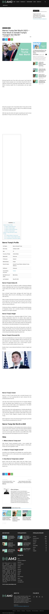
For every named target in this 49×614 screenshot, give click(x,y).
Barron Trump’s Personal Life (10, 229)
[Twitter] (6, 39)
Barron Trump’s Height (9, 227)
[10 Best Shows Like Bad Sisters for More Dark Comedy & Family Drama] (27, 513)
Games (19, 567)
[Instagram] (37, 597)
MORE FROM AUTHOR (16, 507)
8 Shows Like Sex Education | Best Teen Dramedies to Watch (42, 75)
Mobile (19, 573)
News (19, 574)
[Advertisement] (16, 18)
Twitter (14, 270)
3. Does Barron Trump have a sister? (12, 238)
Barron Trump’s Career (9, 230)
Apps (19, 558)
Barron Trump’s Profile (8, 224)
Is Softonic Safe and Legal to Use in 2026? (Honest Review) (27, 543)
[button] (45, 1)
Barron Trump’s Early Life (9, 226)
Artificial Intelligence (22, 560)
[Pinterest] (9, 39)
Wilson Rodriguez (6, 36)
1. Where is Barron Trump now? (11, 235)
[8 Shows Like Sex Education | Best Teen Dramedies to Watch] (35, 75)
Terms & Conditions (35, 610)
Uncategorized (20, 581)
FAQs (4, 233)
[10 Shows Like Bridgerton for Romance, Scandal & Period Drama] (16, 513)
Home (14, 1)
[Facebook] (3, 39)
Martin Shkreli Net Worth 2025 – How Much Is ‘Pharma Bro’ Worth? (24, 482)
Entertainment (29, 1)
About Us (14, 610)
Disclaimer (23, 610)
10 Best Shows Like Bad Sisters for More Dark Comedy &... (42, 70)
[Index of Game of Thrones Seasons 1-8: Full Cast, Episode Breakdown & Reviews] (20, 537)
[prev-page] (3, 523)
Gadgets (17, 1)
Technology (22, 1)
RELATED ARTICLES (7, 507)
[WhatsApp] (12, 39)
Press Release (20, 576)
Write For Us (5, 5)
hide (14, 222)
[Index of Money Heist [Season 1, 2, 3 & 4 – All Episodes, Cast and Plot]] (20, 549)
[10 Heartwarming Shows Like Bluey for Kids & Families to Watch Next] (6, 513)
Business (19, 562)
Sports (34, 1)
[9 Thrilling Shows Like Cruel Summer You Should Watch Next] (35, 81)
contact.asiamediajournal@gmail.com (40, 18)
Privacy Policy (28, 610)
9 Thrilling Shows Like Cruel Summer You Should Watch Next (42, 81)
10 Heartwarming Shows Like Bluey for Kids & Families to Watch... (39, 52)
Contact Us (39, 1)
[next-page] (5, 523)
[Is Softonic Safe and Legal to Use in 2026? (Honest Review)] (20, 544)
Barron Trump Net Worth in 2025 (10, 232)
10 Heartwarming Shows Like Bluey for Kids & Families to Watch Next (6, 518)
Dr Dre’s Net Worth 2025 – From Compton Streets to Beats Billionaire (8, 482)
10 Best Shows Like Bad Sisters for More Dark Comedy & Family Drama (27, 518)
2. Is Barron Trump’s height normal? (12, 236)
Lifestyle (19, 571)
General (19, 569)
